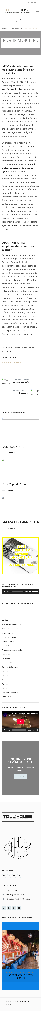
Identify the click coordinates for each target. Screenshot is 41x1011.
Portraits (5, 684)
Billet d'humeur (7, 633)
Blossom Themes (12, 1007)
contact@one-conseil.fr (15, 894)
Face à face (6, 654)
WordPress (34, 1007)
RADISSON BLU (13, 447)
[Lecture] (4, 591)
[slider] (35, 591)
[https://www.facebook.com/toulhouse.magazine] (4, 876)
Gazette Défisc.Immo (10, 667)
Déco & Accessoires (9, 646)
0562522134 (11, 890)
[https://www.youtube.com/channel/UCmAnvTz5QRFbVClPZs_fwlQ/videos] (14, 876)
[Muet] (30, 591)
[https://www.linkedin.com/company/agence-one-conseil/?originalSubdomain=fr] (19, 876)
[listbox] (20, 956)
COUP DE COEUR (9, 637)
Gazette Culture (8, 663)
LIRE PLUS (10, 453)
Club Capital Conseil (15, 484)
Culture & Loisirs (8, 641)
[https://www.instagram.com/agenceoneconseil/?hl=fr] (9, 876)
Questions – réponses (10, 692)
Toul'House (23, 1001)
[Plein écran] (36, 730)
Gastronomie (6, 658)
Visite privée (6, 697)
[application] (20, 591)
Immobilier (6, 671)
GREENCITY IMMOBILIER (20, 522)
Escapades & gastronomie (12, 650)
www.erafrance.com (12, 362)
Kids (3, 680)
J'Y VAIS (20, 776)
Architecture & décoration (11, 624)
